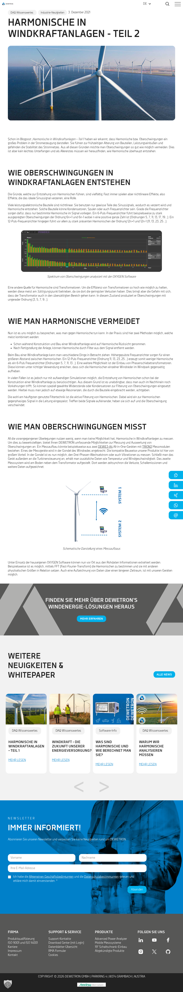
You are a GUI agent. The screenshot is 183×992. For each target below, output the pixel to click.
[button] (8, 984)
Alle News (164, 674)
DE (145, 3)
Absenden (137, 889)
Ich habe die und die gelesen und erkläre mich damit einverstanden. (73, 879)
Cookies (53, 955)
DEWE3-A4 (105, 446)
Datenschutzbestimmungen (101, 876)
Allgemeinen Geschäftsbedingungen (51, 876)
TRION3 (147, 446)
